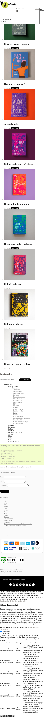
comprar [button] (14, 48)
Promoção (11, 430)
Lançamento (11, 427)
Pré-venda (11, 425)
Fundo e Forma (17, 400)
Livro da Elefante (13, 386)
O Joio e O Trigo (18, 423)
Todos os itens (8, 384)
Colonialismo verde (19, 397)
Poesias (15, 414)
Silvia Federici (17, 420)
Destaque (10, 429)
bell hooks (16, 395)
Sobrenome (3, 486)
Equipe (6, 515)
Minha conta (7, 505)
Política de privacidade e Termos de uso (15, 525)
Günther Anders (17, 402)
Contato (6, 517)
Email (1, 477)
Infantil (15, 407)
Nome (1, 481)
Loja (5, 503)
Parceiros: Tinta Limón (15, 432)
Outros (10, 438)
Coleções (14, 388)
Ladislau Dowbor (18, 411)
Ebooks (6, 506)
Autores (6, 512)
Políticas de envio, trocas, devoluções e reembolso (16, 467)
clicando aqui (34, 627)
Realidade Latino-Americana (21, 418)
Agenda (10, 434)
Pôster (10, 436)
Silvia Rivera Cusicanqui (20, 422)
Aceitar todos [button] (22, 601)
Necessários (6, 631)
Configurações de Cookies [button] (8, 601)
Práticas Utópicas (18, 416)
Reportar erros (8, 520)
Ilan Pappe (16, 405)
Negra (15, 413)
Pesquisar (25, 379)
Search (37, 9)
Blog (5, 508)
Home (5, 501)
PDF (9, 439)
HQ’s (14, 404)
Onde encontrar (8, 518)
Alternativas (16, 390)
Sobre (5, 513)
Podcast (6, 510)
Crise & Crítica (17, 398)
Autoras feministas (18, 393)
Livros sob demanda (14, 441)
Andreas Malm (17, 391)
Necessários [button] (4, 629)
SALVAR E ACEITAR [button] (7, 716)
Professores (7, 522)
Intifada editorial (18, 409)
